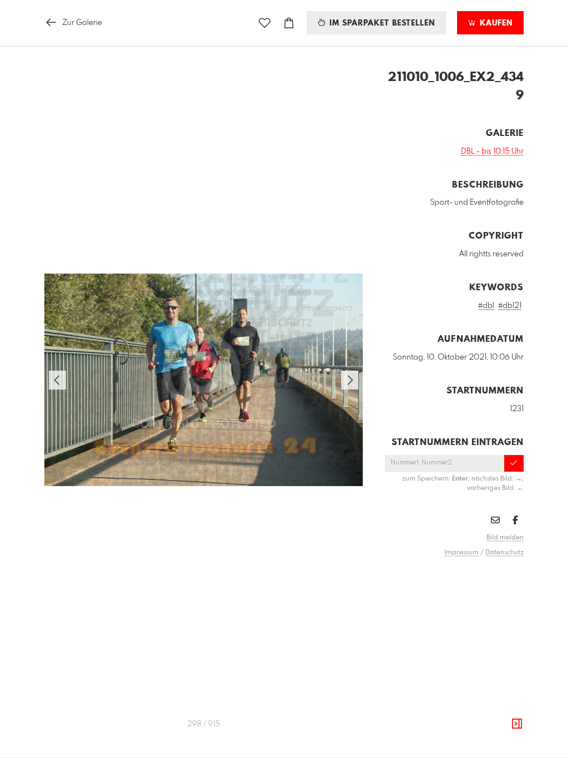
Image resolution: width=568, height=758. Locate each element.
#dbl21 (509, 306)
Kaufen (495, 23)
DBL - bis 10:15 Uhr (492, 151)
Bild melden (505, 537)
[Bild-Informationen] (517, 724)
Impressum (461, 552)
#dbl (486, 306)
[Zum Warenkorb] (289, 23)
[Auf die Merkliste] (264, 23)
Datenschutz (504, 552)
